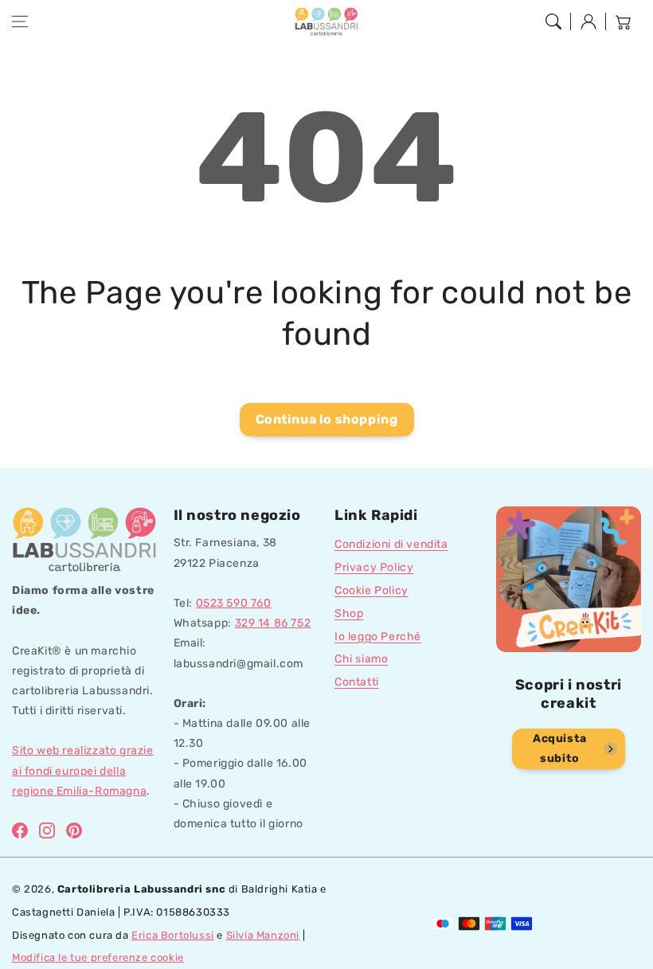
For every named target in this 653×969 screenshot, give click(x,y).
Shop (348, 613)
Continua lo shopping (327, 419)
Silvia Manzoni (262, 935)
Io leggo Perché (377, 636)
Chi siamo (361, 659)
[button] (19, 21)
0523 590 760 (234, 603)
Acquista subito (560, 748)
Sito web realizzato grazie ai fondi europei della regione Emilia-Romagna (83, 770)
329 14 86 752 (273, 623)
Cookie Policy (371, 590)
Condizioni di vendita (391, 544)
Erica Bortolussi (172, 935)
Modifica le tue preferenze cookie (98, 957)
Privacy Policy (373, 567)
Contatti (356, 682)
